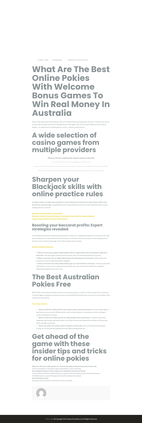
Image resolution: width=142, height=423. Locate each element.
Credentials (80, 8)
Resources (116, 8)
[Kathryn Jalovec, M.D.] (27, 7)
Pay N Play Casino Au (39, 304)
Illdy (51, 419)
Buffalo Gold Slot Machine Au (42, 247)
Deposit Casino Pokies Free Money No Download (49, 219)
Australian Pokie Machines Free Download (47, 213)
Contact (127, 8)
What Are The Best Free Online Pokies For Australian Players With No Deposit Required (63, 216)
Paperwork (103, 8)
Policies (92, 8)
